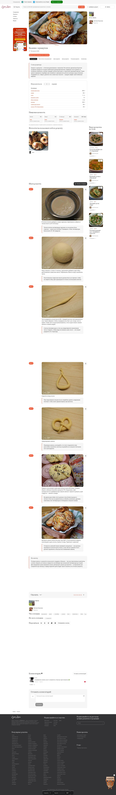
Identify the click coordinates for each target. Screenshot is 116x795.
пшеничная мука (35, 90)
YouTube (55, 720)
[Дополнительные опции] (71, 793)
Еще (85, 614)
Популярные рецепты (19, 732)
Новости (15, 18)
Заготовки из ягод (61, 743)
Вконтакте (47, 720)
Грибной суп (15, 738)
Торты (45, 763)
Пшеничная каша (32, 780)
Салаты (29, 740)
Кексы (45, 748)
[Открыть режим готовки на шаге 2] (85, 238)
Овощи (13, 765)
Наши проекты (82, 732)
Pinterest (47, 725)
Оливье (30, 752)
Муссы (45, 775)
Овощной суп (15, 743)
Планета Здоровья (28, 1)
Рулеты (45, 750)
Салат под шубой (32, 758)
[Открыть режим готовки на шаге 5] (85, 408)
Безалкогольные (61, 784)
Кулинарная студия (81, 735)
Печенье (45, 741)
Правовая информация (65, 790)
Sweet (36, 677)
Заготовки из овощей (62, 740)
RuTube (55, 724)
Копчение (59, 745)
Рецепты (15, 14)
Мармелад (46, 772)
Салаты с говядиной (33, 745)
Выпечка (30, 782)
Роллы (29, 738)
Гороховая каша (32, 779)
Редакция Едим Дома (82, 748)
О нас (79, 745)
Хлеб (45, 735)
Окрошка (14, 752)
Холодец (14, 784)
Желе (45, 774)
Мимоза (30, 760)
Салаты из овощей (32, 750)
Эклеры (45, 780)
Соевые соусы (60, 769)
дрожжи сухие (35, 97)
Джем (58, 755)
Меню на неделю (56, 2)
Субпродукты (15, 758)
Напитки (59, 780)
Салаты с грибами (32, 747)
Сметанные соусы (61, 772)
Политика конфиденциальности (54, 790)
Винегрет (30, 753)
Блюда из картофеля (62, 747)
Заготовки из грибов (62, 741)
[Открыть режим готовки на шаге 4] (85, 363)
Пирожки (46, 743)
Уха (13, 750)
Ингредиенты (33, 59)
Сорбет (59, 735)
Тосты (29, 735)
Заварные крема (47, 777)
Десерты (45, 762)
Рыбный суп (14, 741)
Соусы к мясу (60, 760)
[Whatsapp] (51, 623)
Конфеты (46, 765)
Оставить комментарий (80, 673)
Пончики (46, 755)
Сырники (46, 745)
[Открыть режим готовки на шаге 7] (85, 507)
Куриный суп (15, 736)
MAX (55, 725)
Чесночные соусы (61, 774)
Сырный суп (15, 740)
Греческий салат (32, 755)
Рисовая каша (31, 769)
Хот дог (13, 780)
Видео (14, 20)
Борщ (13, 748)
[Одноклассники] (44, 623)
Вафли (45, 753)
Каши (29, 763)
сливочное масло (35, 104)
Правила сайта (45, 790)
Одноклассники (48, 722)
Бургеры (14, 777)
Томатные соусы (61, 770)
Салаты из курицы (32, 743)
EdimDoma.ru (22, 720)
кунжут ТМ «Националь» (37, 106)
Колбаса (14, 770)
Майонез (59, 779)
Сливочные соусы (61, 767)
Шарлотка (46, 758)
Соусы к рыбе (60, 763)
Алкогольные (60, 782)
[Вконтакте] (41, 623)
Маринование (60, 752)
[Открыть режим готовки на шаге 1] (85, 189)
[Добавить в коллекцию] (101, 134)
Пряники (46, 760)
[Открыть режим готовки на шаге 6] (85, 455)
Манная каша (31, 767)
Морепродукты (15, 763)
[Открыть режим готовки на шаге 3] (85, 286)
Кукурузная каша (32, 775)
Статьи (15, 16)
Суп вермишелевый (16, 745)
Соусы (58, 758)
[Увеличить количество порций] (49, 84)
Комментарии (84, 59)
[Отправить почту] (102, 723)
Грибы (13, 767)
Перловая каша (31, 777)
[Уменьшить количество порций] (44, 84)
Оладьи (45, 747)
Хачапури (46, 752)
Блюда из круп (60, 748)
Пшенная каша (31, 765)
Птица (13, 757)
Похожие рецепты (75, 59)
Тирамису (46, 779)
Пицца (45, 736)
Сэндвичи (14, 779)
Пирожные (46, 769)
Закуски (14, 769)
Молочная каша (31, 774)
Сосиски (14, 772)
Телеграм (47, 724)
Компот (59, 757)
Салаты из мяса (31, 741)
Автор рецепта (65, 59)
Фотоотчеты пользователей (45, 59)
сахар (32, 93)
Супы (13, 735)
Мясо (13, 755)
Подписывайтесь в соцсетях (54, 718)
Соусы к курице (60, 762)
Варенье (59, 753)
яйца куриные (34, 100)
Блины (45, 740)
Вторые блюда (15, 753)
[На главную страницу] (6, 7)
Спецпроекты (80, 738)
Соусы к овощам (61, 765)
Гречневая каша (32, 772)
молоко (33, 102)
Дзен (60, 720)
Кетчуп (58, 777)
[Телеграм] (48, 623)
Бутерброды (15, 774)
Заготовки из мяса (61, 738)
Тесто (29, 784)
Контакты (72, 790)
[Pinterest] (55, 623)
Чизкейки (46, 770)
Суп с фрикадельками (17, 747)
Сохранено (16, 12)
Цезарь (29, 762)
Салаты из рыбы (32, 748)
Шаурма (14, 782)
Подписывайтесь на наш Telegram (42, 1)
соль (32, 95)
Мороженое (46, 767)
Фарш (13, 760)
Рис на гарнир (60, 750)
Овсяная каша (31, 770)
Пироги (45, 738)
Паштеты (14, 775)
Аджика (59, 775)
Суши (29, 736)
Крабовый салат (32, 757)
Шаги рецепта (56, 59)
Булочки (45, 757)
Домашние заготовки (62, 736)
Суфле (45, 782)
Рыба (13, 762)
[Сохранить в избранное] (99, 134)
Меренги (46, 784)
